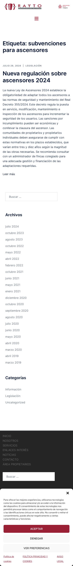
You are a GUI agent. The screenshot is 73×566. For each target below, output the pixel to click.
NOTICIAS (9, 454)
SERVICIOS (10, 445)
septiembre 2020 (16, 310)
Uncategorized (15, 402)
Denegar (36, 538)
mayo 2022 (13, 252)
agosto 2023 (14, 239)
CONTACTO (10, 459)
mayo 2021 (12, 285)
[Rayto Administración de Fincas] (36, 7)
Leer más (9, 174)
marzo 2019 (13, 362)
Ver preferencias (37, 548)
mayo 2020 (13, 336)
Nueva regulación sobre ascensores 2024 (35, 76)
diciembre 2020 (16, 298)
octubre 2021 (14, 272)
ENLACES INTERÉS (15, 450)
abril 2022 (12, 259)
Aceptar (36, 528)
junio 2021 (12, 278)
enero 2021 (12, 291)
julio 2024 (12, 226)
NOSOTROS (10, 440)
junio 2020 (12, 330)
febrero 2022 (14, 265)
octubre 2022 (14, 246)
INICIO (7, 436)
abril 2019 (12, 356)
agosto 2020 (14, 317)
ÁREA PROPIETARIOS (17, 464)
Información (13, 389)
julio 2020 (12, 323)
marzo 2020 (13, 349)
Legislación (34, 65)
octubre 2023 (14, 233)
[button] (67, 493)
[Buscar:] (31, 196)
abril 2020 (12, 343)
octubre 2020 (14, 304)
